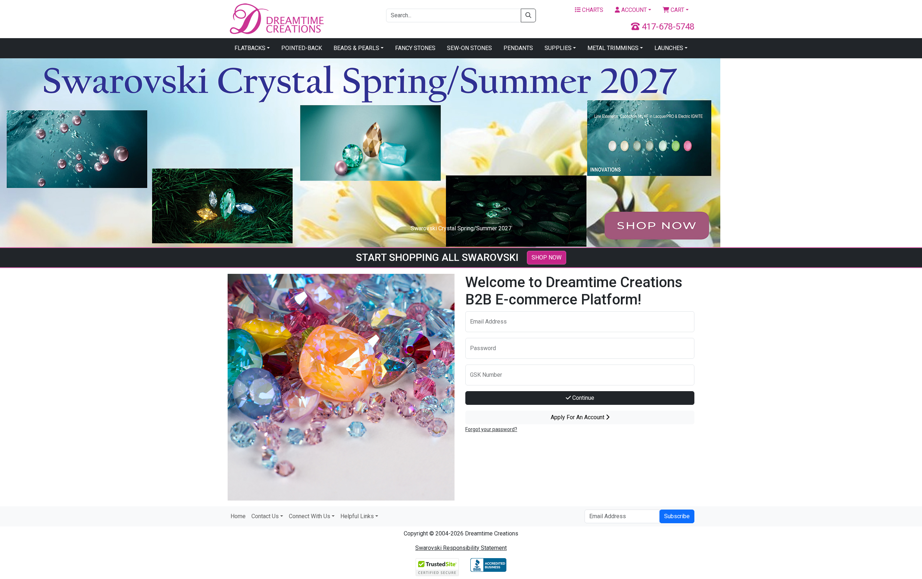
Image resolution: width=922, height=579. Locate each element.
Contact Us (265, 516)
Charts (592, 9)
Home (238, 516)
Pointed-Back (301, 48)
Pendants (518, 48)
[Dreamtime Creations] (276, 18)
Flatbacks (249, 48)
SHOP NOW (546, 257)
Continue (582, 397)
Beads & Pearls (356, 48)
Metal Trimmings (613, 48)
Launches (668, 48)
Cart (676, 9)
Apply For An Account (578, 417)
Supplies (558, 48)
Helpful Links (357, 516)
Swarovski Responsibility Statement (461, 547)
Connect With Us (309, 516)
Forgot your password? (491, 429)
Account (633, 9)
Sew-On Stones (469, 48)
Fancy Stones (415, 48)
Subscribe (677, 516)
